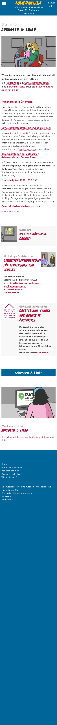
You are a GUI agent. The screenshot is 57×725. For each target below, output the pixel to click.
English (52, 2)
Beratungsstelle (16, 86)
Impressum (6, 496)
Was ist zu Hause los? (11, 467)
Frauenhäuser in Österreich (16, 101)
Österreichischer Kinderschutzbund (21, 206)
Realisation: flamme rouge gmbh (17, 493)
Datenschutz (7, 499)
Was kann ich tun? (10, 470)
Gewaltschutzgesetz (27, 149)
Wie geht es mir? (9, 477)
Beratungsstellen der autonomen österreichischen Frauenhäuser (20, 155)
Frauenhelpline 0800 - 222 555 (19, 180)
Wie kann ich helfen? (11, 474)
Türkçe (51, 6)
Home (4, 464)
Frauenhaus (12, 82)
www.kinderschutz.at (11, 211)
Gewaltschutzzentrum (36, 82)
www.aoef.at (42, 352)
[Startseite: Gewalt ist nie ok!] (28, 3)
